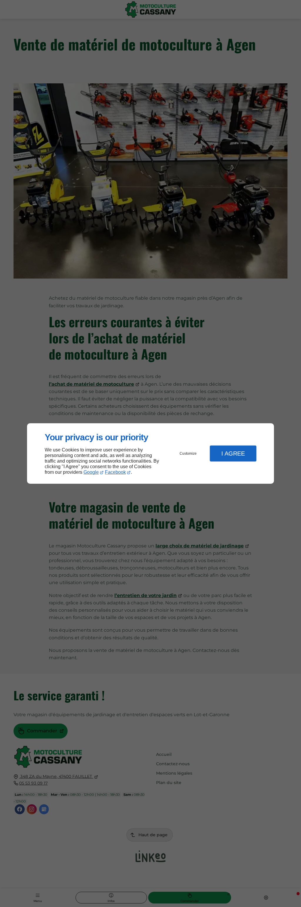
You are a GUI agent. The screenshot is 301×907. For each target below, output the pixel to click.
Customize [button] (188, 453)
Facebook (115, 472)
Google (91, 472)
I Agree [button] (233, 453)
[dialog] (150, 453)
